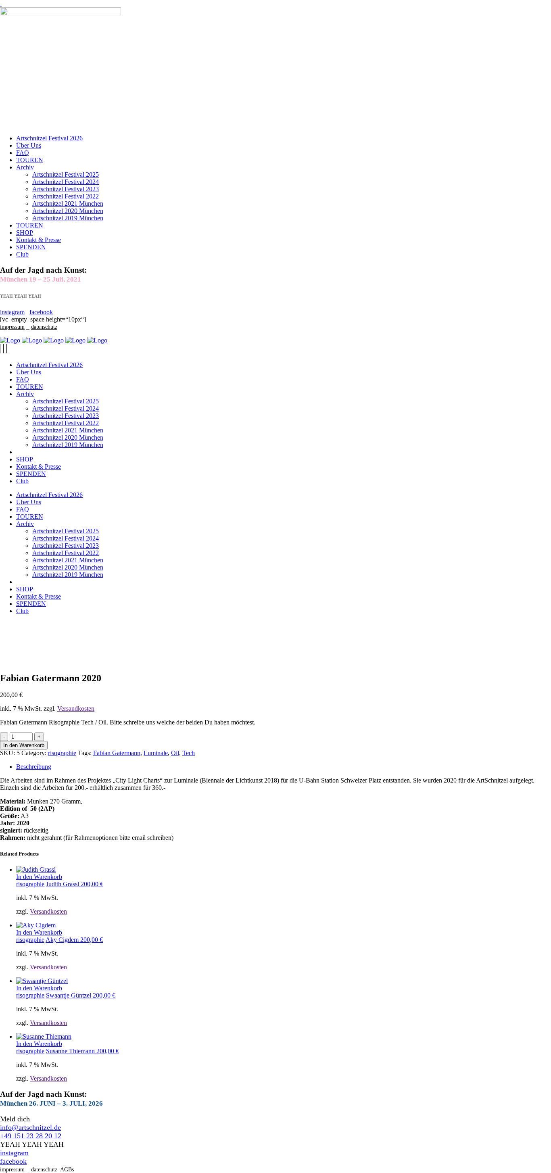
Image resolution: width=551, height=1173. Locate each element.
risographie (62, 752)
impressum (12, 327)
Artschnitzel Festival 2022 (65, 196)
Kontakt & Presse (38, 239)
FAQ (22, 152)
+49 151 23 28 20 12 (30, 1136)
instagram (12, 312)
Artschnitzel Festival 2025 (65, 174)
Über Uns (28, 145)
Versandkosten (75, 708)
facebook (41, 312)
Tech (188, 752)
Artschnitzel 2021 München (67, 203)
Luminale (156, 752)
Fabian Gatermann (116, 752)
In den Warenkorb (23, 745)
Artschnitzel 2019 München (67, 218)
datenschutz (44, 327)
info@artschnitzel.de (30, 1127)
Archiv (25, 167)
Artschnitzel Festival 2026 (49, 138)
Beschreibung (33, 766)
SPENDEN (31, 247)
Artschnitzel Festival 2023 (65, 189)
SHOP (24, 232)
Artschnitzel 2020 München (67, 210)
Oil (175, 752)
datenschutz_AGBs (52, 1170)
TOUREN (29, 160)
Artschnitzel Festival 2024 (65, 181)
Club (22, 254)
